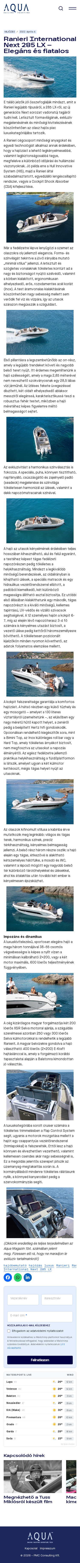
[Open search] (61, 8)
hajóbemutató (15, 1265)
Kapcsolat (31, 1548)
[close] (72, 8)
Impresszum (47, 1548)
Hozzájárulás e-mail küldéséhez (28, 1325)
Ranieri (63, 1265)
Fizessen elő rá (23, 1253)
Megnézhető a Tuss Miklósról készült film (28, 1500)
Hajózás (9, 31)
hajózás (35, 1265)
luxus (49, 1265)
